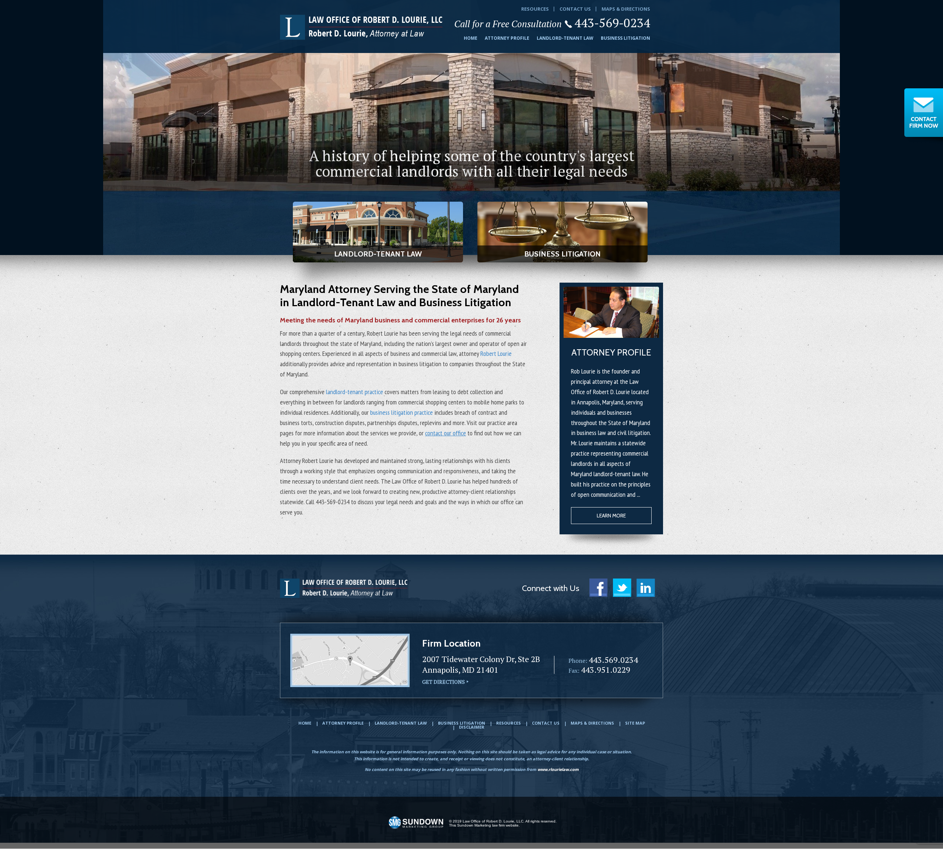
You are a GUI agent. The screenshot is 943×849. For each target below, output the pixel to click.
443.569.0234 (613, 659)
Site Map (635, 723)
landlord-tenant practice (354, 392)
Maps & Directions (626, 9)
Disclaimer (471, 727)
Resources (535, 9)
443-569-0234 (612, 23)
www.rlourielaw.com (558, 769)
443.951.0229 (605, 669)
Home (470, 38)
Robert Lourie (496, 353)
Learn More (611, 515)
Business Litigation (625, 38)
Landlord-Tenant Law (565, 38)
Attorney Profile (507, 38)
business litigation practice (401, 412)
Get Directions (443, 681)
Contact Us (575, 9)
